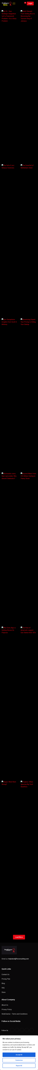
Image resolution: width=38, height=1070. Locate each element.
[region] (19, 1052)
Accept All (19, 1055)
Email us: (15, 959)
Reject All (19, 1065)
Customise (19, 1060)
